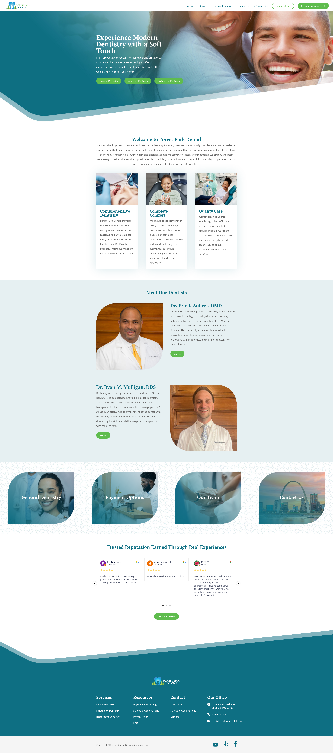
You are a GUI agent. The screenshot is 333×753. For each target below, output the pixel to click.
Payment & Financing (145, 704)
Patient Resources (223, 6)
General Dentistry (109, 80)
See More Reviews (166, 616)
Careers (174, 716)
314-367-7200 (260, 6)
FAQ (135, 722)
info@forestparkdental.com (227, 721)
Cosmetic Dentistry (138, 80)
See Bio (177, 353)
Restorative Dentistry (169, 80)
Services (204, 6)
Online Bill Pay (283, 5)
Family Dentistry (105, 704)
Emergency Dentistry (107, 710)
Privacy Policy (140, 716)
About (190, 6)
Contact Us (244, 6)
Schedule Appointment (313, 5)
